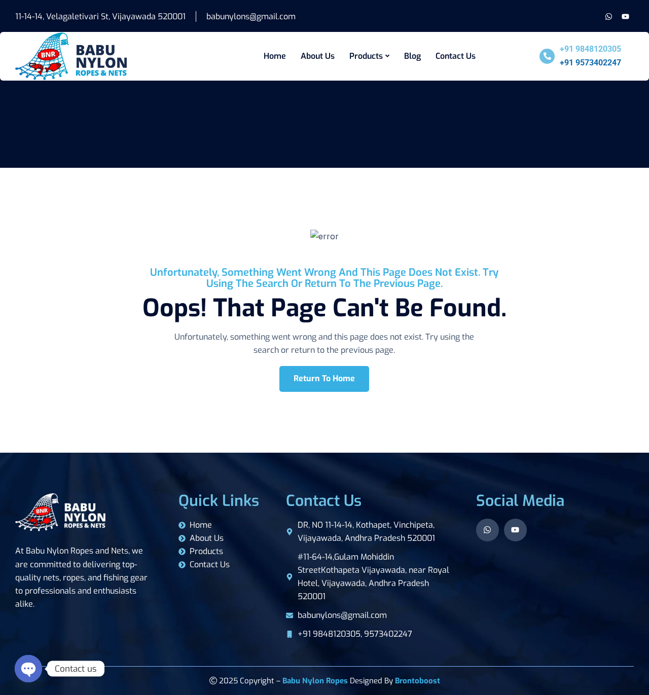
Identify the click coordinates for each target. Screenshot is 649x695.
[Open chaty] (28, 668)
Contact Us (456, 56)
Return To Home (324, 378)
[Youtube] (625, 16)
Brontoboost (417, 681)
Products (366, 56)
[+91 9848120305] (547, 56)
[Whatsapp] (608, 16)
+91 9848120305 (590, 49)
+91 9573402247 (590, 62)
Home (275, 56)
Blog (412, 56)
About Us (318, 56)
